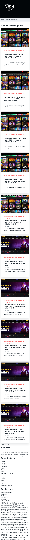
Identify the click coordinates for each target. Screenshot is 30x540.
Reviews (8, 52)
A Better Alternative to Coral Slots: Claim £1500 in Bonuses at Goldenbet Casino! (14, 181)
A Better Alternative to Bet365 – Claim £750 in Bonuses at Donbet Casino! (14, 263)
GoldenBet (3, 471)
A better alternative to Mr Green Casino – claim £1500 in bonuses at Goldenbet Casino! (15, 99)
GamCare (3, 496)
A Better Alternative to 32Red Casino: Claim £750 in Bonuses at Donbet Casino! (15, 390)
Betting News (7, 50)
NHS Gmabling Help (6, 501)
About (2, 480)
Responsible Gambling (6, 492)
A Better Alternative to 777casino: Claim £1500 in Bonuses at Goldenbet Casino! (15, 222)
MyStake (3, 465)
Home (2, 19)
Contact (3, 487)
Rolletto (3, 468)
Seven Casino (4, 470)
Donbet (3, 461)
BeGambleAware (5, 494)
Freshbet (3, 463)
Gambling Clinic (4, 497)
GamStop (3, 499)
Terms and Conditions (6, 485)
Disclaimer (3, 482)
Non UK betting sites (15, 50)
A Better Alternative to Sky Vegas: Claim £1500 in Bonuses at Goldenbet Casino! (15, 140)
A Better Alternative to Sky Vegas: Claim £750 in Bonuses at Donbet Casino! (15, 347)
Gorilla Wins (4, 466)
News (2, 477)
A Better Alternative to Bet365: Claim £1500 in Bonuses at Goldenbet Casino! (14, 56)
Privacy (3, 483)
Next (8, 444)
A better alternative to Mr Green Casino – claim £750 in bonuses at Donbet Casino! (15, 306)
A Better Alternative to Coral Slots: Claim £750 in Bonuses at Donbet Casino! (14, 431)
